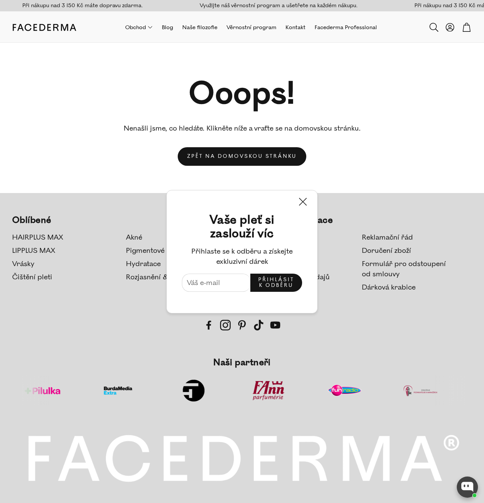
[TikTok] (258, 325)
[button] (433, 27)
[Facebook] (208, 325)
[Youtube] (275, 325)
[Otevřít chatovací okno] (467, 487)
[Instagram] (225, 325)
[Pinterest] (242, 325)
